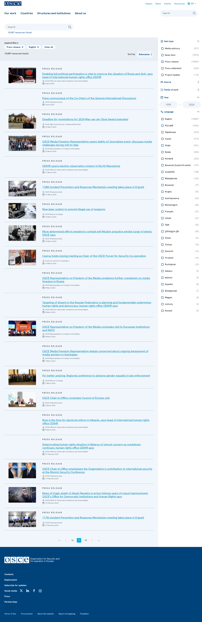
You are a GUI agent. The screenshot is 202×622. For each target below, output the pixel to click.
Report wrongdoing (67, 613)
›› (98, 540)
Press (7, 596)
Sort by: (131, 54)
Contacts (8, 574)
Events (167, 3)
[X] (21, 591)
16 (72, 540)
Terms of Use (10, 613)
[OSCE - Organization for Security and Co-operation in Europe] (12, 3)
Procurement (27, 613)
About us (80, 13)
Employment (10, 579)
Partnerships (10, 601)
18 (85, 540)
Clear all (48, 47)
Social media (10, 590)
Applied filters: (11, 42)
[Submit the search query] (70, 27)
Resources (179, 3)
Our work (10, 13)
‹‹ (59, 540)
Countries (27, 13)
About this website (46, 613)
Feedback (84, 613)
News (158, 3)
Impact (149, 3)
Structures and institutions (53, 13)
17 (79, 540)
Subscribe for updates (15, 585)
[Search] (194, 13)
